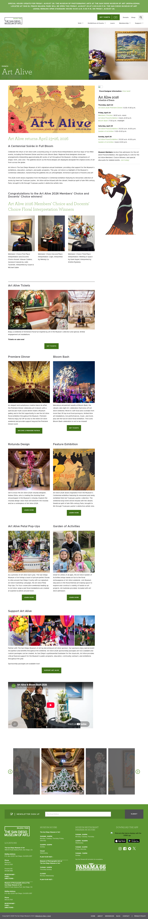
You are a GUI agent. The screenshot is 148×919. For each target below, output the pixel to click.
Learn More (29, 510)
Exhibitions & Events (96, 23)
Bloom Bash (103, 121)
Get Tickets (51, 346)
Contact (126, 916)
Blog (118, 916)
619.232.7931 (9, 864)
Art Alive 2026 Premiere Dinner (110, 108)
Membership (124, 23)
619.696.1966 (9, 870)
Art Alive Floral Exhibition (108, 118)
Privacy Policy (140, 916)
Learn (112, 23)
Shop (133, 17)
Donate (126, 17)
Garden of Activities (105, 131)
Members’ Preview (105, 115)
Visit (80, 23)
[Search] (140, 17)
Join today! (125, 160)
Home (93, 916)
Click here (126, 91)
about (100, 916)
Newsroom (109, 916)
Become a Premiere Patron (29, 430)
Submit (134, 814)
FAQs (7, 876)
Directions (9, 878)
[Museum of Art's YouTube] (129, 848)
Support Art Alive (51, 670)
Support (138, 23)
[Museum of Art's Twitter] (134, 848)
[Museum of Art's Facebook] (124, 848)
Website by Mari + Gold (43, 916)
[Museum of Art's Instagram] (120, 848)
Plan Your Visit (46, 857)
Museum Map (10, 874)
